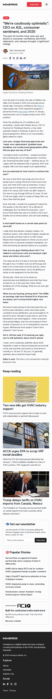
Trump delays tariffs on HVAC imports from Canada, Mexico (22, 501)
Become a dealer (13, 621)
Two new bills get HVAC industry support (24, 407)
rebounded (23, 111)
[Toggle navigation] (46, 4)
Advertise (7, 670)
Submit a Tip (8, 674)
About (5, 665)
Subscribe (40, 540)
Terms (5, 690)
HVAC (6, 18)
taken (39, 106)
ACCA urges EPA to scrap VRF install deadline (23, 452)
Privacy (13, 690)
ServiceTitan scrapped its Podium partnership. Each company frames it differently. (22, 561)
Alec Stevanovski (17, 50)
